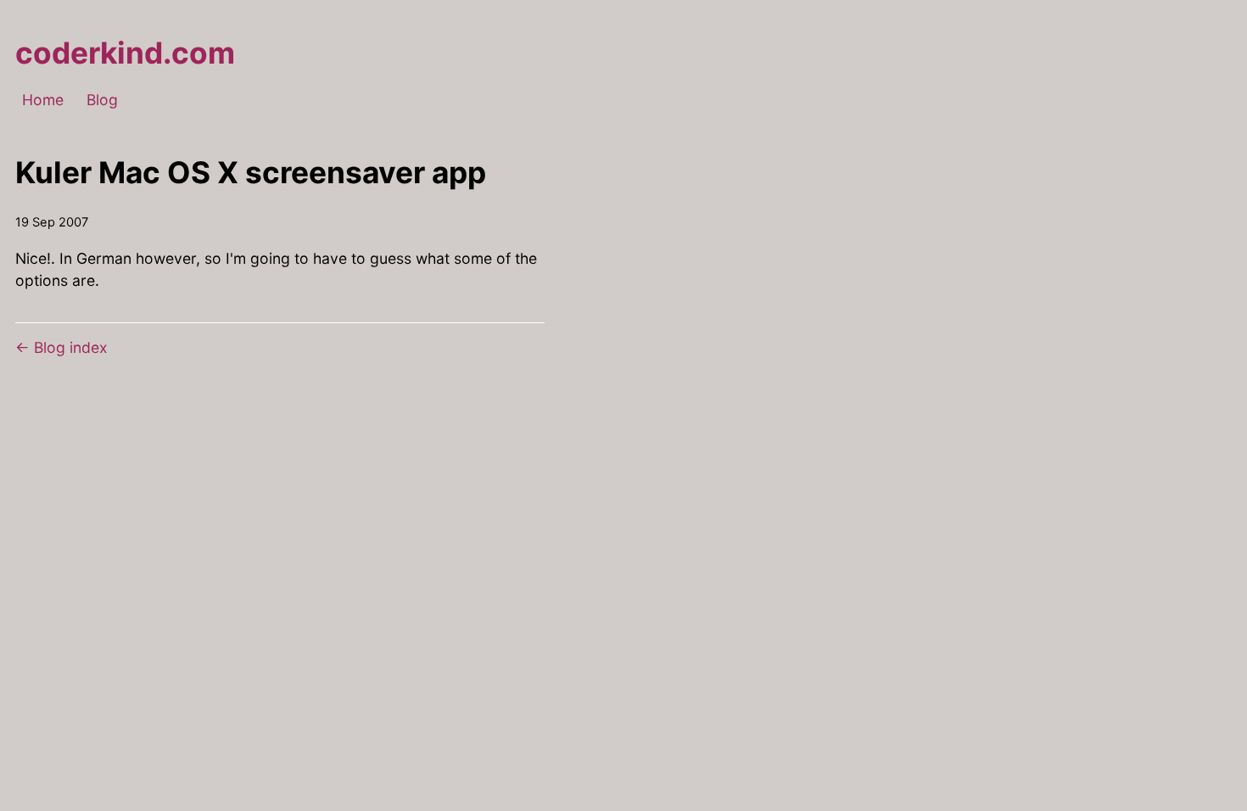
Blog (102, 100)
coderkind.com (125, 53)
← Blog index (61, 347)
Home (43, 100)
